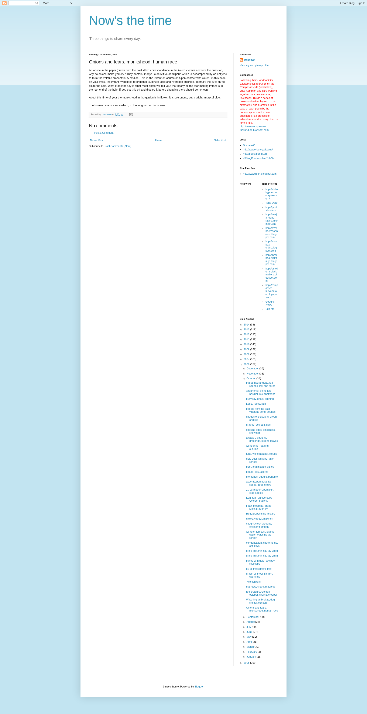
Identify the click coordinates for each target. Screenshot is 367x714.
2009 (247, 349)
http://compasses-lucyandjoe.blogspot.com (271, 291)
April (250, 641)
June (250, 631)
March (250, 646)
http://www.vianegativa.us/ (258, 149)
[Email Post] (131, 114)
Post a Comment (103, 132)
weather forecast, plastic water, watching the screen (260, 534)
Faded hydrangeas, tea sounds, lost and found (260, 384)
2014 (247, 324)
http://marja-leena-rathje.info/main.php (271, 219)
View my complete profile (254, 65)
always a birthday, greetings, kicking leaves (262, 439)
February (252, 651)
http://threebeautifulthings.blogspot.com (271, 260)
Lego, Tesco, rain (256, 403)
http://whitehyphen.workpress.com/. (271, 194)
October (251, 378)
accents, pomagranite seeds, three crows (258, 483)
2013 (247, 329)
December (253, 368)
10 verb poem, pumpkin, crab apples (260, 491)
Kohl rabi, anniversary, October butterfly (259, 499)
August (251, 621)
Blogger (199, 686)
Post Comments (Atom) (118, 146)
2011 (247, 339)
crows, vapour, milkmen (259, 518)
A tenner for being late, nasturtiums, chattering (260, 392)
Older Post (220, 140)
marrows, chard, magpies (260, 586)
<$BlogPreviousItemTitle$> (258, 158)
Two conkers (253, 581)
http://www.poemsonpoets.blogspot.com (271, 233)
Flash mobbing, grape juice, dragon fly (258, 507)
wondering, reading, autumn (257, 447)
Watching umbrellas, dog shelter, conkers (260, 601)
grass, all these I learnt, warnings (259, 575)
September (253, 617)
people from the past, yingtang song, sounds (260, 410)
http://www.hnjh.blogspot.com (260, 173)
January (252, 656)
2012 (247, 334)
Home (158, 140)
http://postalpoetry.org (255, 153)
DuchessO (249, 145)
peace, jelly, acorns (257, 471)
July (249, 627)
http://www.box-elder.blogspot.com (271, 246)
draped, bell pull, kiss (258, 424)
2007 (247, 359)
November (253, 373)
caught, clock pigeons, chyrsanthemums (259, 525)
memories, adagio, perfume (262, 476)
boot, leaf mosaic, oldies (260, 466)
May (249, 636)
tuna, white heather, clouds (261, 453)
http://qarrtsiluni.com (271, 209)
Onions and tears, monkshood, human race (262, 609)
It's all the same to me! (258, 568)
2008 (247, 354)
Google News (269, 303)
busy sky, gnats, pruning (260, 398)
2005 (247, 662)
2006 (247, 364)
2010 (247, 344)
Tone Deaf (271, 202)
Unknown (249, 59)
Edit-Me (269, 308)
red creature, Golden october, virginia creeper (261, 593)
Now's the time (130, 20)
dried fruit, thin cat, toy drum (262, 550)
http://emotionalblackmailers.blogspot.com (271, 274)
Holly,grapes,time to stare (260, 513)
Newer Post (96, 140)
